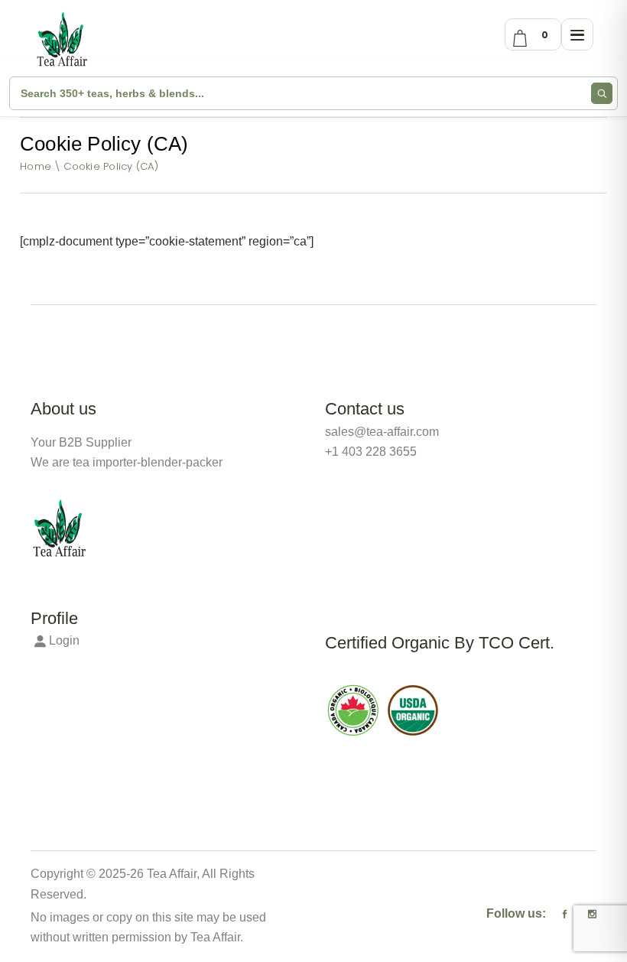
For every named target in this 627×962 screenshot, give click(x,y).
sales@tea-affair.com (382, 431)
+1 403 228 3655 (371, 451)
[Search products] (601, 93)
